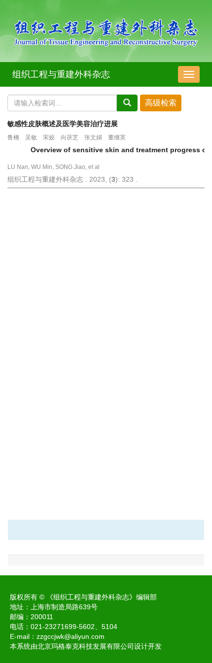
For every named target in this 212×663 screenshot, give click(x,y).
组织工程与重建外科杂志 (61, 74)
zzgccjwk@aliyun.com (70, 636)
